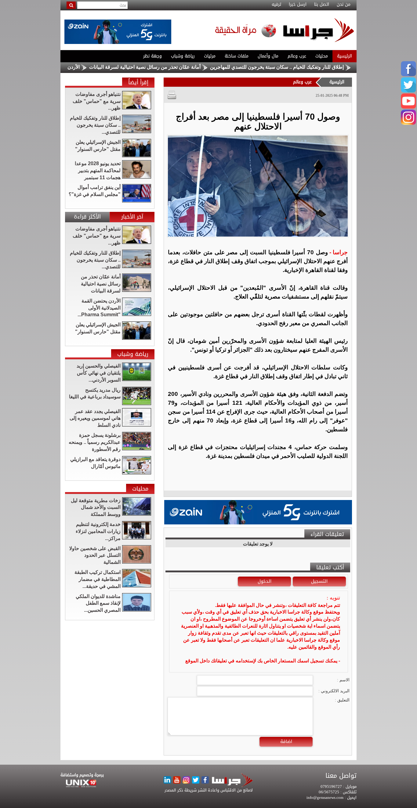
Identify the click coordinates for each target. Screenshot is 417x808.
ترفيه (276, 5)
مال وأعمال (268, 56)
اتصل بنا (321, 5)
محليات (321, 56)
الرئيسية (344, 56)
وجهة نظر (152, 56)
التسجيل (319, 581)
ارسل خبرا (297, 5)
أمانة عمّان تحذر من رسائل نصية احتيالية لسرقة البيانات (166, 67)
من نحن (343, 5)
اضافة (286, 741)
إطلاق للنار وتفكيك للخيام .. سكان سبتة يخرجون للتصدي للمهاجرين (298, 67)
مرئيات (210, 56)
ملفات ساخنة (236, 56)
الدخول (264, 581)
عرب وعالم (297, 56)
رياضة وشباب (183, 56)
